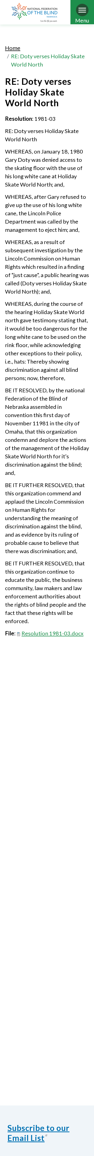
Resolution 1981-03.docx (52, 633)
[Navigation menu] (82, 10)
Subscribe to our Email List (38, 1133)
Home (12, 48)
